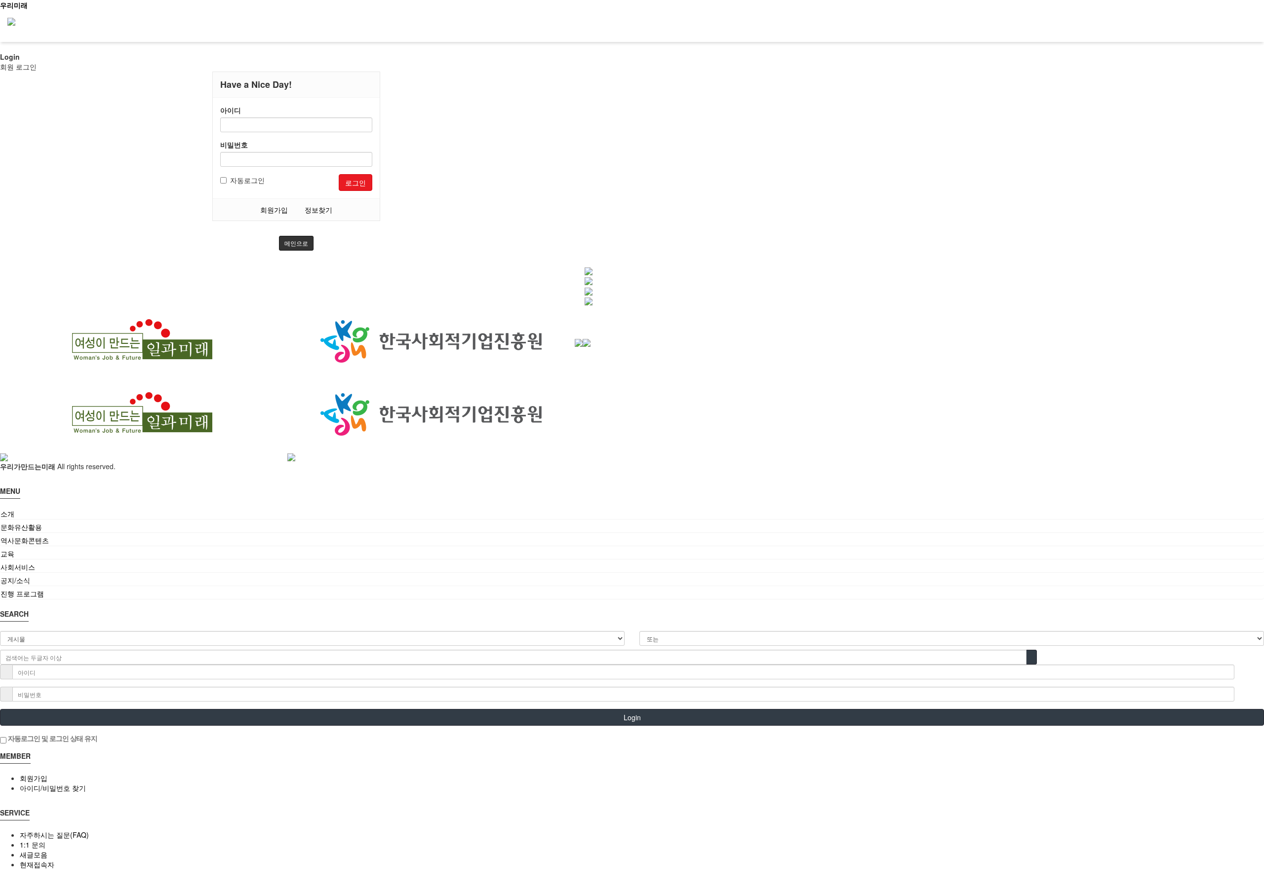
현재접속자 (37, 864)
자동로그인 (247, 180)
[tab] (632, 514)
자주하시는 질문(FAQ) (54, 835)
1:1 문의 (32, 845)
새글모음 (33, 854)
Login (632, 717)
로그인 (355, 182)
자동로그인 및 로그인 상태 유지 (51, 738)
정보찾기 (318, 210)
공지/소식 (15, 580)
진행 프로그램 (22, 593)
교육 (7, 553)
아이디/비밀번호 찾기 (53, 788)
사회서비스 (17, 567)
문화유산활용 (21, 527)
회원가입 (274, 210)
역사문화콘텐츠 (24, 540)
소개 (7, 514)
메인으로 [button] (296, 243)
